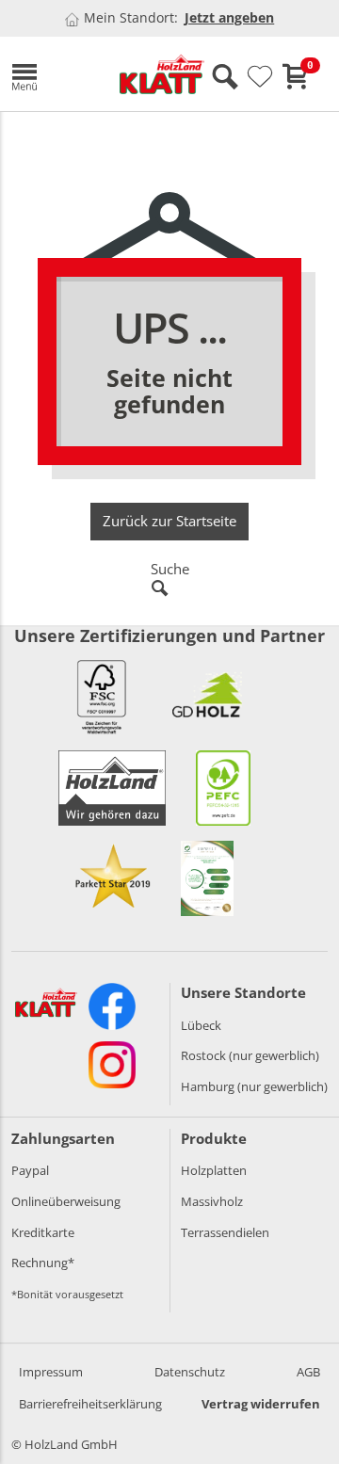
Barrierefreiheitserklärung (90, 1403)
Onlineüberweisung (66, 1201)
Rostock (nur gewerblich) (250, 1055)
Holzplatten (214, 1170)
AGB (308, 1371)
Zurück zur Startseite (169, 520)
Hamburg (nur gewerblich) (254, 1086)
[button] (51, 74)
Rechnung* (42, 1262)
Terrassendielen (225, 1232)
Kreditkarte (42, 1232)
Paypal (30, 1170)
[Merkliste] (260, 77)
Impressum (51, 1371)
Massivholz (212, 1201)
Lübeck (201, 1025)
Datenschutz (189, 1371)
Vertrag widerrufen (261, 1403)
